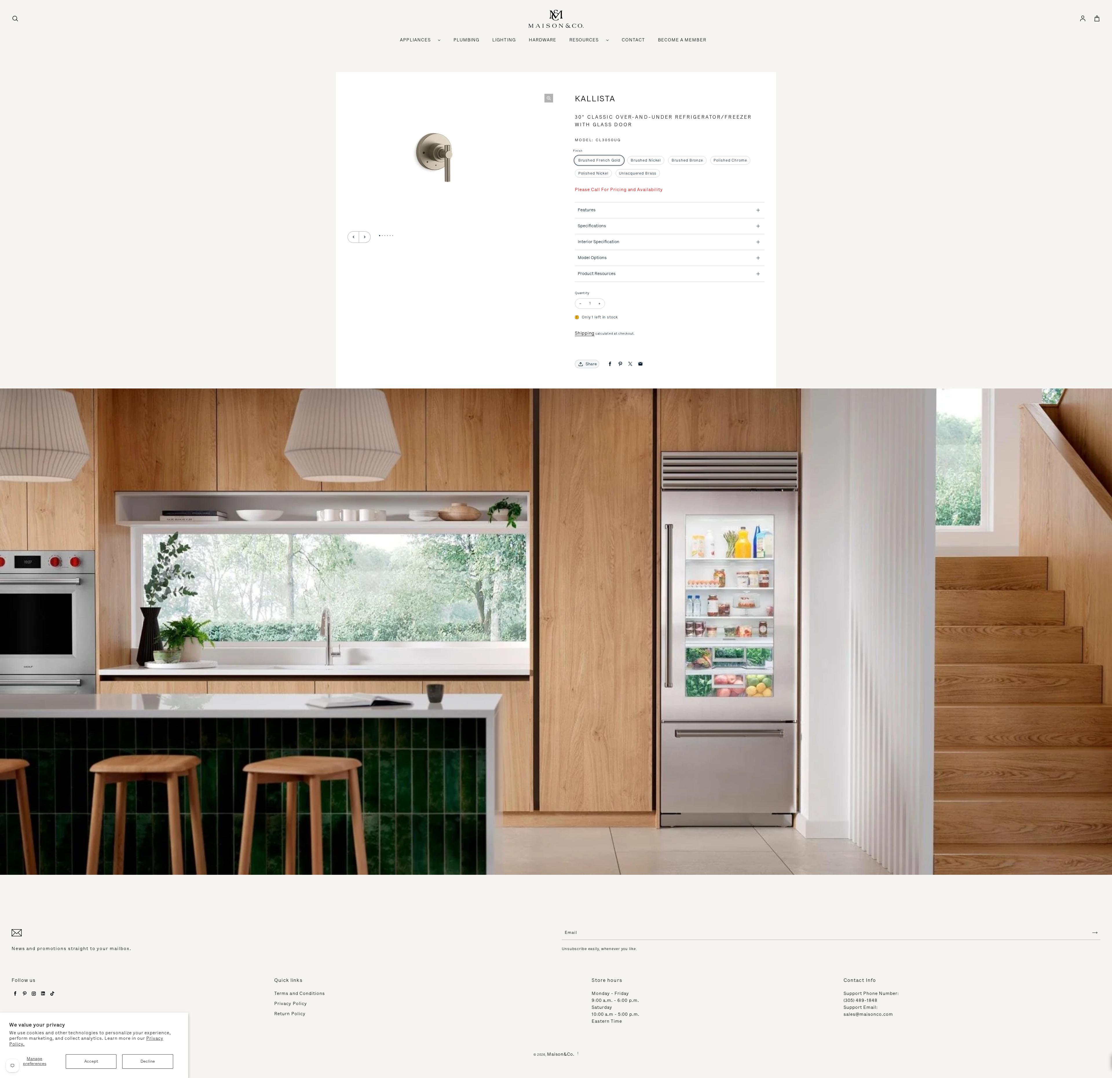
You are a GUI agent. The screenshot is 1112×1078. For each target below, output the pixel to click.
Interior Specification (598, 241)
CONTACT (633, 40)
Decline (147, 1061)
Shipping (585, 333)
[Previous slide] (353, 237)
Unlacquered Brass (637, 173)
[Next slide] (365, 237)
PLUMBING (466, 40)
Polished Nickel (593, 173)
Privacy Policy (290, 1003)
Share (591, 364)
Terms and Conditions (299, 993)
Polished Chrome (730, 160)
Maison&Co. (561, 1054)
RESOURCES (584, 40)
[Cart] (1096, 18)
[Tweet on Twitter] (630, 364)
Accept (91, 1061)
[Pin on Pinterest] (620, 364)
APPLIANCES (415, 40)
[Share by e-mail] (640, 364)
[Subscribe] (1095, 932)
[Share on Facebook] (610, 364)
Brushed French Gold (599, 160)
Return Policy (290, 1013)
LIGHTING (503, 40)
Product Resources (597, 273)
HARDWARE (542, 40)
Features (587, 209)
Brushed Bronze (687, 160)
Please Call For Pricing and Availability (619, 189)
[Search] (15, 18)
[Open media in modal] (548, 98)
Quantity (582, 293)
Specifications (592, 225)
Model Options (592, 257)
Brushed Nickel (646, 160)
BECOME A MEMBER (682, 40)
